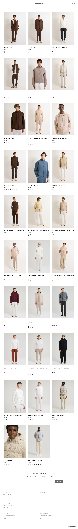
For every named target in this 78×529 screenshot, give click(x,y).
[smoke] (54, 419)
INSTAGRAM (42, 492)
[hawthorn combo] (52, 325)
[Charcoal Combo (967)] (63, 302)
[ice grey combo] (8, 189)
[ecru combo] (4, 280)
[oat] (8, 97)
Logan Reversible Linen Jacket (60, 47)
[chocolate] (4, 97)
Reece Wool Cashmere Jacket (60, 138)
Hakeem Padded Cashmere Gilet (60, 368)
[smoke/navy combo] (10, 189)
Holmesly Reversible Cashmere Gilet (13, 415)
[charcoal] (6, 419)
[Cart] (75, 3)
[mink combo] (4, 189)
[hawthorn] (4, 325)
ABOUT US (5, 492)
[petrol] (54, 97)
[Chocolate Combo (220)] (15, 28)
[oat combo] (16, 189)
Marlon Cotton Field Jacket (59, 185)
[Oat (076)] (63, 74)
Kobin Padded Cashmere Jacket (36, 415)
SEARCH (70, 3)
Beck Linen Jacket (8, 47)
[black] (52, 372)
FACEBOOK (42, 494)
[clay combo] (4, 372)
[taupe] (54, 372)
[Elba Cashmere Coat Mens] (39, 441)
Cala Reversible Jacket (10, 185)
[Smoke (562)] (63, 396)
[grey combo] (32, 327)
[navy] (32, 374)
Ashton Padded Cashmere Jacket (12, 321)
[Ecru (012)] (63, 28)
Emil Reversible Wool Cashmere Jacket (38, 230)
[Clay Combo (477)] (15, 349)
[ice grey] (30, 144)
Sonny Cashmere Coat (58, 321)
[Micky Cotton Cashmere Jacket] (39, 256)
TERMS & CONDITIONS (7, 505)
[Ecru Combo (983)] (15, 256)
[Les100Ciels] (39, 3)
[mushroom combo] (28, 97)
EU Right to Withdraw (71, 526)
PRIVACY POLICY (6, 507)
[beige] (52, 189)
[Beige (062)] (63, 166)
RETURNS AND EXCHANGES (8, 501)
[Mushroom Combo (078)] (39, 74)
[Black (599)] (63, 349)
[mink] (54, 142)
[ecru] (6, 97)
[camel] (56, 419)
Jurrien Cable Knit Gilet (58, 415)
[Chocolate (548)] (15, 74)
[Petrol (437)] (39, 166)
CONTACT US (5, 518)
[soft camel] (30, 280)
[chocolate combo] (28, 327)
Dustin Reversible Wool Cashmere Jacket (63, 230)
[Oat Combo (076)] (39, 349)
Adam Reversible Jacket (10, 368)
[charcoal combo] (30, 97)
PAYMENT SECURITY (7, 503)
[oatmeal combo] (12, 189)
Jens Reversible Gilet (33, 185)
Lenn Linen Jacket (32, 47)
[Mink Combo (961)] (15, 211)
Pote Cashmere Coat (9, 460)
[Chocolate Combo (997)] (39, 302)
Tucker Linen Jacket (9, 138)
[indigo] (30, 419)
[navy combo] (6, 280)
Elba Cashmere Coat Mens (35, 460)
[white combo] (14, 189)
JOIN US (59, 481)
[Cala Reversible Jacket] (15, 166)
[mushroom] (56, 97)
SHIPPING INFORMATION (7, 499)
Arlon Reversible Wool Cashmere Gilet (14, 230)
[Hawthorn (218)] (15, 302)
